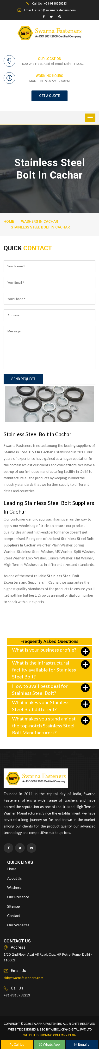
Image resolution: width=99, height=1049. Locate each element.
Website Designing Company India (49, 1035)
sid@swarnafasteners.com (23, 978)
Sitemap (13, 906)
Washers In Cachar (39, 221)
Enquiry (83, 1044)
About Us (14, 878)
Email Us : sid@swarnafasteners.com (49, 10)
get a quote (49, 96)
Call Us (18, 1044)
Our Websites (18, 925)
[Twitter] (51, 17)
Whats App (51, 1044)
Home (9, 221)
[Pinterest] (59, 17)
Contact (13, 915)
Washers (14, 887)
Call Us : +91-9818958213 (49, 3)
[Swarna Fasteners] (36, 779)
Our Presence (18, 897)
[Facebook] (43, 17)
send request (23, 379)
